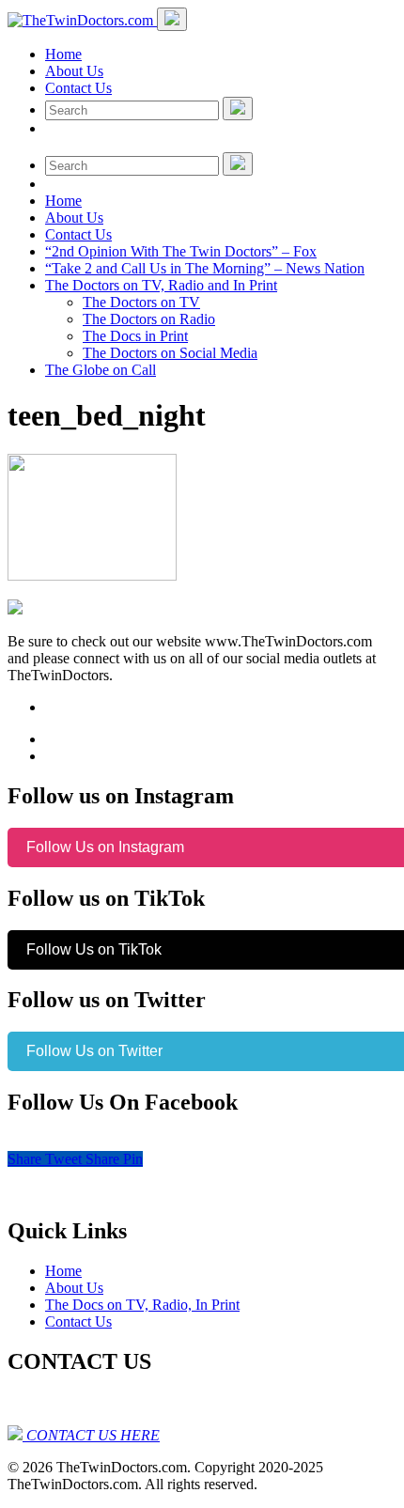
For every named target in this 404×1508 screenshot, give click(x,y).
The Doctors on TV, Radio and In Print (161, 285)
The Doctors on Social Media (170, 353)
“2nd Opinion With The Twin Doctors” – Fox (181, 251)
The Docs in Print (135, 336)
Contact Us (78, 88)
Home (63, 54)
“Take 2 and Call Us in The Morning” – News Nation (205, 268)
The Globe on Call (100, 370)
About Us (74, 71)
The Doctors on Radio (149, 319)
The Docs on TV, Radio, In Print (142, 1305)
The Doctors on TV (141, 302)
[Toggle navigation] (172, 19)
